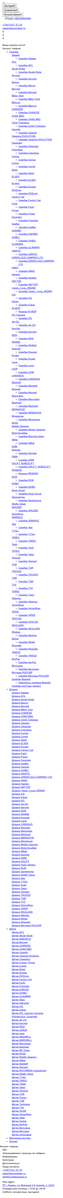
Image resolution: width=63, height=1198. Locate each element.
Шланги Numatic (21, 854)
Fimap (15, 210)
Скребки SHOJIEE (28, 510)
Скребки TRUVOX (28, 574)
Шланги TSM (19, 898)
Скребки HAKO (26, 271)
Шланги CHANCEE (22, 713)
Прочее (13, 1141)
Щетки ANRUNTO (21, 939)
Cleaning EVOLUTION (23, 136)
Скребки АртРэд (27, 662)
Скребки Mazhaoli (28, 406)
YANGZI (16, 652)
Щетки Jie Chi (19, 1020)
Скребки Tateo (26, 554)
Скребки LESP (26, 372)
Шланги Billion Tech (22, 709)
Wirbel (15, 638)
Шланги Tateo (19, 888)
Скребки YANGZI (27, 655)
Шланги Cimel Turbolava (25, 719)
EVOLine (16, 190)
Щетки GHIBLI (19, 993)
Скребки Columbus (28, 153)
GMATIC (16, 250)
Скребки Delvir (26, 173)
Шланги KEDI (19, 810)
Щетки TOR (18, 1094)
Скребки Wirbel (26, 642)
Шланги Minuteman (22, 841)
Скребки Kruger (26, 358)
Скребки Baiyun (26, 85)
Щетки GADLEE (20, 989)
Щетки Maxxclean (21, 1043)
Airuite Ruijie (18, 68)
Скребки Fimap (26, 213)
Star (14, 524)
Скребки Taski (26, 547)
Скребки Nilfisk (26, 443)
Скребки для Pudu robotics (26, 686)
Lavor (15, 362)
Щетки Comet (19, 966)
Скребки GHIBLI (27, 240)
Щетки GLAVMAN (21, 996)
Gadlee (15, 223)
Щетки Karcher (20, 1023)
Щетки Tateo (18, 1087)
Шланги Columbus (22, 729)
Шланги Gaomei (20, 767)
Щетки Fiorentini (20, 986)
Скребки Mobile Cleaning (31, 429)
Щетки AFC (18, 932)
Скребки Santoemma (29, 500)
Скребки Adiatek (27, 58)
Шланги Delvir (19, 740)
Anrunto (16, 75)
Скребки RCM (26, 480)
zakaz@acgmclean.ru (14, 28)
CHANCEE (17, 109)
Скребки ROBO (26, 487)
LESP (15, 369)
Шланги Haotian (20, 783)
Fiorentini (17, 217)
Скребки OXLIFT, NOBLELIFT (34, 466)
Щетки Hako (18, 999)
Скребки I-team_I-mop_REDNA (35, 291)
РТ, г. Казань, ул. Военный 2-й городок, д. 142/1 (28, 1185)
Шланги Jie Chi (20, 804)
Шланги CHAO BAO (22, 716)
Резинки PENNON (28, 473)
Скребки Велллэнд (28, 669)
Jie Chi (15, 321)
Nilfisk (15, 439)
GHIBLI (15, 237)
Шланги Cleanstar (21, 726)
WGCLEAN (18, 625)
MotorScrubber (20, 433)
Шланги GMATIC (21, 773)
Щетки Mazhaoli (20, 1047)
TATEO (15, 551)
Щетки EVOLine (20, 976)
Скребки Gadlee (27, 227)
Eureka (15, 183)
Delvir (15, 169)
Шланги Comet (20, 736)
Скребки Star (25, 527)
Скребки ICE (25, 298)
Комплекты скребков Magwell (34, 682)
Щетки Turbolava (21, 1104)
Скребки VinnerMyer (29, 608)
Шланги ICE (18, 794)
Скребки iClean (26, 304)
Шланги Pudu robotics (23, 864)
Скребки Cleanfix (27, 132)
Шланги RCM (19, 868)
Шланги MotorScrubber (24, 848)
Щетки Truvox (19, 1097)
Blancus (16, 102)
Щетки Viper (18, 1117)
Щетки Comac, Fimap (23, 962)
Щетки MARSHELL (22, 1040)
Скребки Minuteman (29, 419)
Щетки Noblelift (20, 1063)
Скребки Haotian (27, 277)
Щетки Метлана (20, 1131)
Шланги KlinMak (20, 814)
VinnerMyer (18, 605)
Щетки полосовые (21, 1134)
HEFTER (16, 281)
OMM (15, 456)
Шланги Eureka (20, 746)
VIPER (15, 611)
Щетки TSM (18, 1101)
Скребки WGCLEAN (29, 628)
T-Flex (15, 530)
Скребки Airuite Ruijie (29, 72)
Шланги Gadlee (20, 763)
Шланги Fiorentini (21, 760)
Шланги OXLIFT (20, 861)
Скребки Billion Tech (29, 99)
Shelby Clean (19, 503)
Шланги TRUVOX (21, 895)
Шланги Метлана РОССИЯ (26, 925)
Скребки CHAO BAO (29, 119)
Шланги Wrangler (21, 922)
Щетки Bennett (20, 942)
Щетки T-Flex (19, 1077)
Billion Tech (18, 95)
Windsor (16, 632)
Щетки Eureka (19, 972)
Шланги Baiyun (20, 702)
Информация (10, 1156)
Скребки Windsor (27, 635)
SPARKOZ (17, 517)
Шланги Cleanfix (20, 723)
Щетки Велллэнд (21, 1127)
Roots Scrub (18, 490)
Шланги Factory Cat (22, 750)
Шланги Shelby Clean (23, 874)
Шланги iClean (20, 797)
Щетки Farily (18, 982)
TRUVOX (17, 571)
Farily (15, 203)
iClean (15, 301)
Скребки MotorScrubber (31, 436)
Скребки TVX (25, 588)
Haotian (16, 274)
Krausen (16, 348)
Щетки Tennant (20, 1090)
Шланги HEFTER (21, 787)
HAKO (15, 267)
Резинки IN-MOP (27, 311)
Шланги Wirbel (20, 918)
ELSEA (15, 176)
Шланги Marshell (21, 827)
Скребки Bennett (27, 92)
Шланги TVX (18, 901)
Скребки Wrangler (28, 648)
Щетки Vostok (19, 1121)
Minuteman (18, 416)
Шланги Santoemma (23, 871)
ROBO (15, 483)
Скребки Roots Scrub (29, 493)
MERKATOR (18, 409)
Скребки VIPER (26, 615)
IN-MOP (16, 308)
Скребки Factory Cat (29, 200)
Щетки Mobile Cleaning (24, 1057)
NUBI (14, 446)
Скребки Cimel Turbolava (32, 126)
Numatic (16, 449)
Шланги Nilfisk (19, 851)
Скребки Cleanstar (28, 146)
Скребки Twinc (26, 595)
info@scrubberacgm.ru (15, 1176)
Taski (14, 544)
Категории (8, 1160)
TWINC (15, 591)
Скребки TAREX (27, 541)
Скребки (13, 51)
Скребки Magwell (21, 679)
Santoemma (18, 497)
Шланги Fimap (20, 756)
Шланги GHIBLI (20, 770)
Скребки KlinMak (27, 345)
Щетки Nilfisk (19, 1060)
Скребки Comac (27, 159)
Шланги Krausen (21, 817)
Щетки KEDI (18, 1026)
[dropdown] (4, 2)
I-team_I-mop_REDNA (24, 288)
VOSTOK (17, 618)
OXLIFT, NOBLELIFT (23, 463)
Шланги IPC (18, 800)
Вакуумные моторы (20, 1138)
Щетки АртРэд (19, 1124)
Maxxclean (17, 395)
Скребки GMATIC (27, 254)
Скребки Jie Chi (26, 325)
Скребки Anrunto (27, 78)
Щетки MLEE (19, 1053)
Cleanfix (16, 129)
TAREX (15, 537)
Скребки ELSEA (27, 180)
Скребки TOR (25, 568)
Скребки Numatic (27, 453)
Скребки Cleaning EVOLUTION (35, 139)
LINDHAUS (18, 375)
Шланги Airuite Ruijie (23, 699)
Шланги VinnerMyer (22, 905)
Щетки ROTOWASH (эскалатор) (29, 1070)
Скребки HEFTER (28, 284)
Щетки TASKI (19, 1084)
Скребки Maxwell (27, 392)
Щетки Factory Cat (22, 979)
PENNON (17, 470)
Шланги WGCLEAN (22, 912)
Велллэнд (17, 665)
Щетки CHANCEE (21, 945)
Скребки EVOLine (28, 193)
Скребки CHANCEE (28, 112)
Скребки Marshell (27, 385)
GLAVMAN (17, 244)
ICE (14, 294)
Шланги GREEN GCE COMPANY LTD (32, 777)
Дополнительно (11, 1163)
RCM (14, 476)
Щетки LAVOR (19, 1030)
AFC (14, 62)
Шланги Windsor (21, 915)
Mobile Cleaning (20, 426)
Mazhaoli (16, 402)
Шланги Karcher (20, 807)
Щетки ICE (17, 1006)
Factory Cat (18, 196)
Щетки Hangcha (20, 1003)
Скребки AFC (25, 65)
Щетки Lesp (18, 1033)
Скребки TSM (25, 581)
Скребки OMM (26, 460)
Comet (15, 163)
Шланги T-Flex (20, 881)
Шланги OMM (19, 858)
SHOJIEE (17, 507)
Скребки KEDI (26, 338)
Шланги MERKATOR (23, 837)
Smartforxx (17, 514)
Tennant (16, 557)
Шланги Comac (20, 733)
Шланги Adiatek (20, 692)
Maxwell (16, 389)
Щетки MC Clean (21, 1050)
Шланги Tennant (20, 891)
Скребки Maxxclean (29, 399)
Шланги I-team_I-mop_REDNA (28, 790)
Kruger (15, 355)
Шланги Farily (19, 753)
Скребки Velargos (27, 601)
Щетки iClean (19, 1009)
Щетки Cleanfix (20, 952)
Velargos (16, 598)
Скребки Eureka (27, 186)
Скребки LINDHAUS (29, 379)
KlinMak (16, 342)
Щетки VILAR (19, 1111)
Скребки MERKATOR (29, 412)
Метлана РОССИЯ (22, 672)
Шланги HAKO (19, 780)
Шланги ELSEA (20, 743)
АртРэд (16, 659)
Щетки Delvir (18, 969)
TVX (14, 584)
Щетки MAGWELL (21, 1036)
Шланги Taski (19, 885)
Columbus (17, 149)
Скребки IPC (25, 318)
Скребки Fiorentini (28, 220)
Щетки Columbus (21, 959)
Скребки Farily (26, 207)
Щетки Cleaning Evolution (25, 955)
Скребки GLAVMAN (28, 247)
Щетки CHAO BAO (22, 949)
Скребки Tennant (27, 561)
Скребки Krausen (27, 352)
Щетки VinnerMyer (22, 1114)
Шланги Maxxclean (22, 831)
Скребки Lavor (26, 365)
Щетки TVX (18, 1107)
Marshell (16, 382)
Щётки (12, 928)
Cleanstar (17, 143)
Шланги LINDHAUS (22, 824)
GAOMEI (16, 230)
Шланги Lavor (19, 821)
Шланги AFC (19, 696)
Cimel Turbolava (20, 122)
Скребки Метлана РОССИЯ (33, 675)
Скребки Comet (26, 166)
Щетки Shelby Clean (22, 1074)
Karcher (16, 328)
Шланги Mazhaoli (21, 834)
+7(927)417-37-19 (12, 24)
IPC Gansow (18, 315)
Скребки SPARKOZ (28, 520)
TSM (14, 578)
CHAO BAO (18, 116)
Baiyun (15, 82)
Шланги (13, 689)
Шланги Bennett (20, 706)
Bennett (16, 89)
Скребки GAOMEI (28, 234)
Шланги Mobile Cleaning (25, 844)
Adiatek (16, 55)
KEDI (14, 335)
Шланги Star (18, 878)
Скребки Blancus (27, 105)
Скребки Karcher (27, 331)
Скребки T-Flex (26, 534)
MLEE (15, 422)
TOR (14, 564)
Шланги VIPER (20, 908)
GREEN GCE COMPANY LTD (27, 257)
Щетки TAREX (19, 1080)
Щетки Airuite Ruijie (22, 935)
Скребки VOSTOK (28, 622)
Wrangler (17, 645)
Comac (15, 156)
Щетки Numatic (20, 1067)
